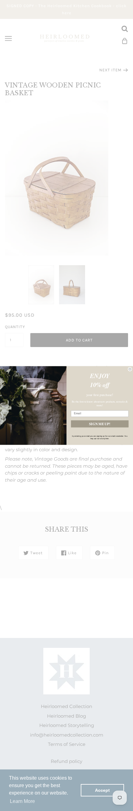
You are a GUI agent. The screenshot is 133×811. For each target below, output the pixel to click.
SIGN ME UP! (99, 423)
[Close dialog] (130, 369)
